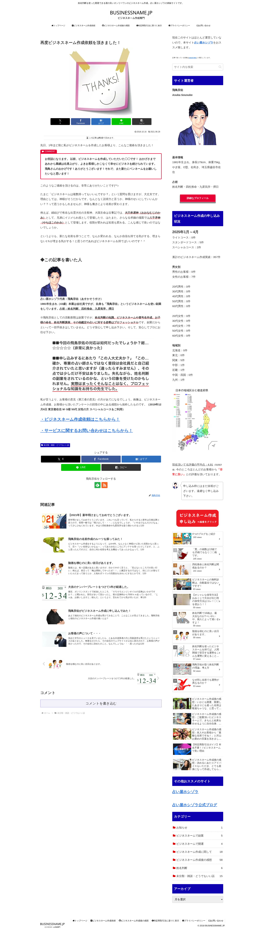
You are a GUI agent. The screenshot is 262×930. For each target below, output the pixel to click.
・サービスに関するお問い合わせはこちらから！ (86, 430)
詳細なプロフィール (198, 198)
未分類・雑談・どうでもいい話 (56, 445)
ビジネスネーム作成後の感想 (135, 920)
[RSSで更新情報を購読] (104, 485)
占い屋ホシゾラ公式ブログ (194, 805)
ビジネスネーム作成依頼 (104, 920)
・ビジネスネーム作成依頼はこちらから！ (80, 419)
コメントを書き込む (101, 703)
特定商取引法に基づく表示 (166, 920)
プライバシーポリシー (194, 920)
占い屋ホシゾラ (185, 792)
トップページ (81, 920)
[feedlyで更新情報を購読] (97, 485)
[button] (141, 121)
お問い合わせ (217, 920)
